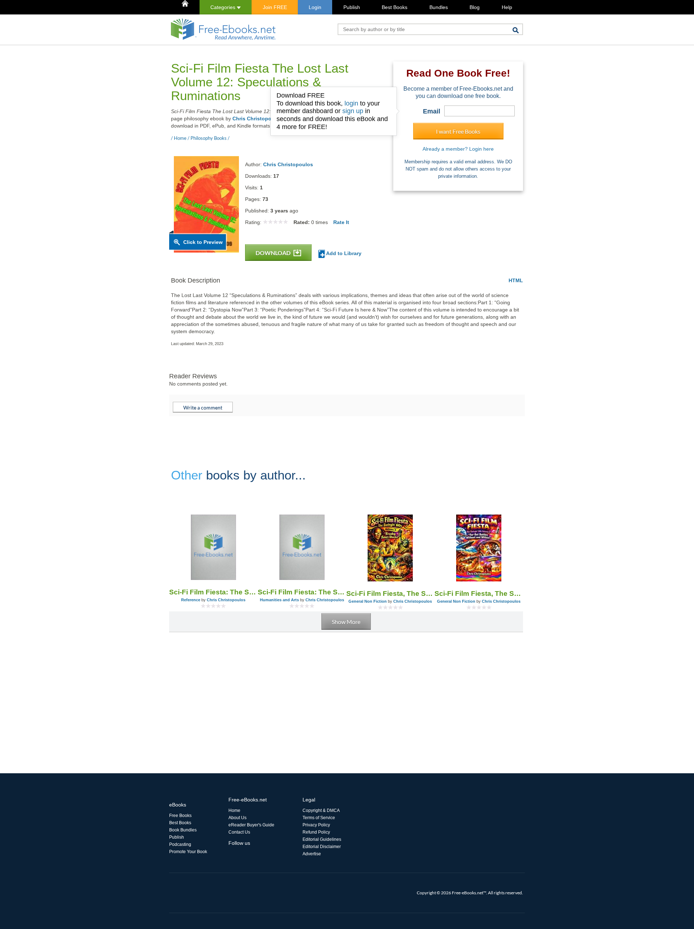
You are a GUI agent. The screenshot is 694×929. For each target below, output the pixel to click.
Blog (475, 7)
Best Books (394, 7)
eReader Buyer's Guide (251, 824)
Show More (346, 621)
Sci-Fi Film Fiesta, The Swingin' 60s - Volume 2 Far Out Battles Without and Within (478, 593)
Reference (190, 600)
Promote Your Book (188, 851)
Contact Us (239, 832)
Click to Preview (203, 242)
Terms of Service (319, 817)
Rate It (341, 222)
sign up (352, 111)
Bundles (438, 7)
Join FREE (275, 7)
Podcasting (180, 844)
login (351, 103)
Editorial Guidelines (322, 839)
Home (234, 810)
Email (431, 111)
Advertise (312, 853)
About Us (237, 817)
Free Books (180, 815)
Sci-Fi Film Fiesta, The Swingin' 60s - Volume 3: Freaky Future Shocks (390, 593)
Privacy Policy (316, 824)
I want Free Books (458, 131)
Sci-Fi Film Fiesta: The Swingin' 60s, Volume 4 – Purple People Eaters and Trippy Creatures (302, 592)
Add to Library (343, 253)
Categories (223, 7)
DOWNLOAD (274, 252)
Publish (351, 7)
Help (507, 7)
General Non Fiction (367, 601)
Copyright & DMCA (321, 810)
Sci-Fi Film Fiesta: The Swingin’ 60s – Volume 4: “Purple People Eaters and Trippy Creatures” (213, 592)
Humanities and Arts (279, 600)
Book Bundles (183, 830)
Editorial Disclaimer (322, 846)
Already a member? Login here (458, 149)
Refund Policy (316, 832)
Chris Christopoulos (257, 118)
